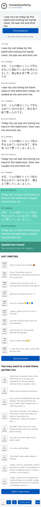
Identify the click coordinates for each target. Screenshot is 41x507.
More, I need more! (20, 491)
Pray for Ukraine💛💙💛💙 (21, 303)
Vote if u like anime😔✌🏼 (20, 341)
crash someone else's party (21, 36)
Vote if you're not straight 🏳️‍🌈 (22, 265)
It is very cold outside (19, 448)
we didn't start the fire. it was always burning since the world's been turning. (24, 428)
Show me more (20, 358)
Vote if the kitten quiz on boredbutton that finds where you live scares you (25, 274)
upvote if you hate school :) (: (22, 294)
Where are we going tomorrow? (24, 391)
